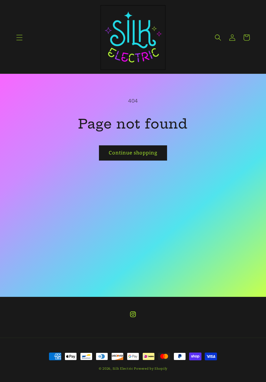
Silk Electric (123, 369)
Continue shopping (133, 153)
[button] (19, 37)
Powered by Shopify (150, 369)
